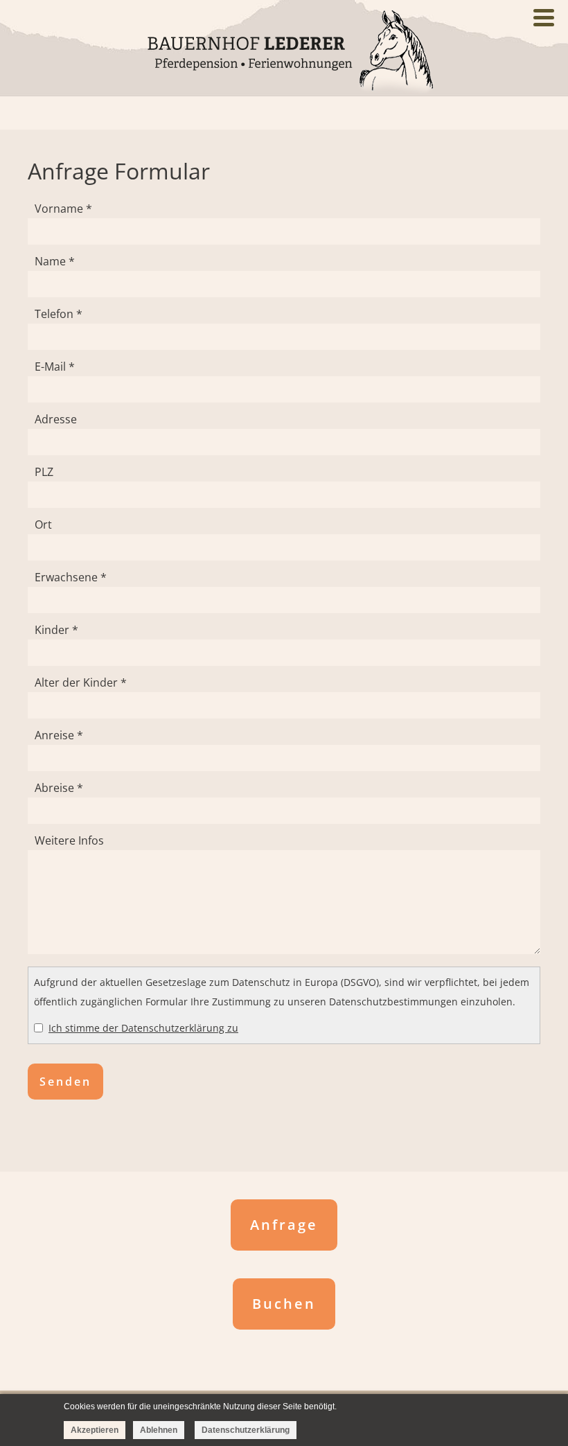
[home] (284, 52)
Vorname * (63, 208)
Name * (55, 261)
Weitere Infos (69, 840)
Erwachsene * (71, 577)
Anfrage (284, 1224)
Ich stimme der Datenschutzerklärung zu (143, 1027)
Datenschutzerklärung (246, 1430)
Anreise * (59, 735)
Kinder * (56, 629)
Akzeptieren (94, 1430)
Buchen (284, 1303)
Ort (43, 524)
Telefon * (58, 313)
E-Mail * (55, 366)
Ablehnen (158, 1430)
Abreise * (59, 787)
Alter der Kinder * (81, 682)
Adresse (56, 419)
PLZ (44, 471)
